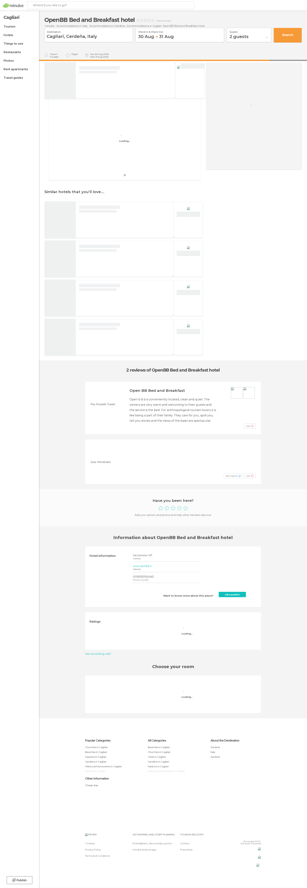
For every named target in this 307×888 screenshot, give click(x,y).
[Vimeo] (252, 836)
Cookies (90, 843)
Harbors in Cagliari (158, 766)
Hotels (8, 35)
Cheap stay (91, 785)
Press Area (186, 849)
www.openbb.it (142, 566)
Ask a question (232, 594)
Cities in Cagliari (157, 756)
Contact (185, 843)
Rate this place (163, 21)
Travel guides (13, 77)
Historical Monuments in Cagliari (103, 766)
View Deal (192, 66)
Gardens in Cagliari (96, 761)
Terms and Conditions (97, 855)
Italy (213, 752)
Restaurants (12, 52)
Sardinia (215, 747)
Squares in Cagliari (95, 756)
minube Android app (144, 849)
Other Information (97, 778)
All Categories (157, 740)
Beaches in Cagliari (96, 752)
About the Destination (225, 740)
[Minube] (13, 5)
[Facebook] (240, 836)
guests (241, 36)
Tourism (9, 26)
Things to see (13, 43)
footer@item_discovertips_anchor (152, 843)
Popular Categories (98, 740)
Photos (9, 60)
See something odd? (98, 654)
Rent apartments (16, 69)
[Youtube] (258, 836)
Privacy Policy (93, 849)
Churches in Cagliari (96, 747)
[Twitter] (246, 836)
